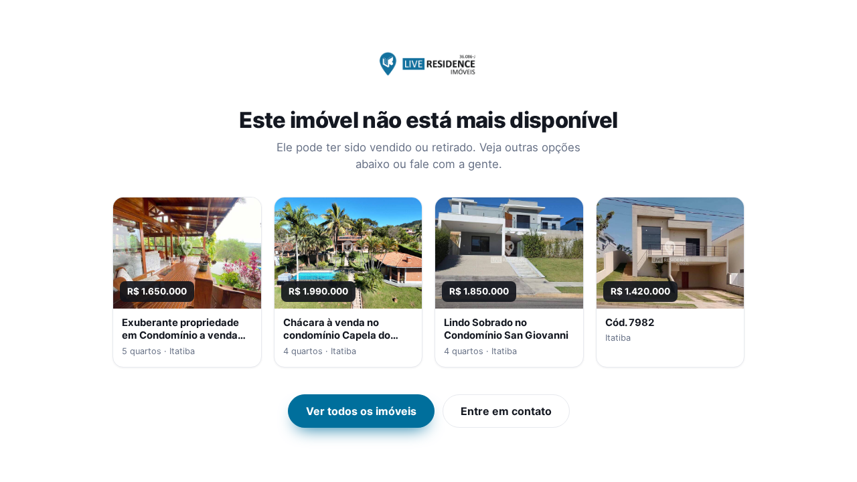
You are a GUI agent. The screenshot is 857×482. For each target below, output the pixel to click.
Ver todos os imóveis (361, 411)
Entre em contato (506, 411)
